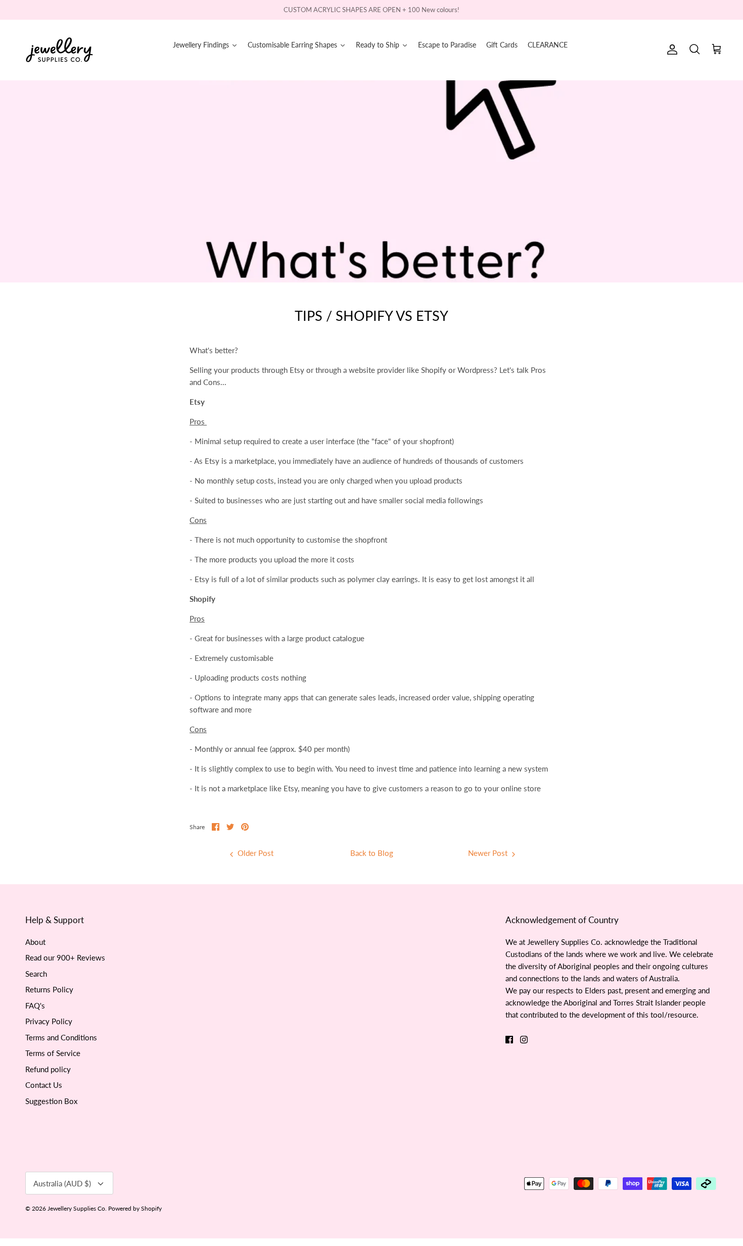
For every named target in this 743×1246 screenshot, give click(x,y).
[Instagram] (524, 1039)
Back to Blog (371, 852)
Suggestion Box (51, 1101)
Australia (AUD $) (62, 1183)
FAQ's (35, 1005)
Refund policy (48, 1069)
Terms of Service (52, 1053)
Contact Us (43, 1084)
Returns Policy (49, 989)
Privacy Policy (48, 1021)
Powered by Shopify (135, 1208)
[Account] (670, 49)
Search (36, 973)
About (35, 941)
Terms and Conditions (61, 1037)
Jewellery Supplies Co (76, 1208)
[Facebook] (509, 1039)
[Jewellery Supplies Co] (59, 50)
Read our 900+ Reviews (65, 957)
